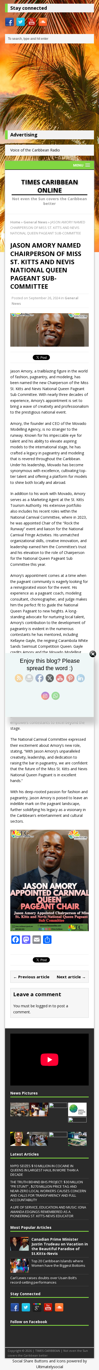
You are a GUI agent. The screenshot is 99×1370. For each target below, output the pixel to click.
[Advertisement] (49, 88)
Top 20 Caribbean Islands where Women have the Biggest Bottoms (58, 1263)
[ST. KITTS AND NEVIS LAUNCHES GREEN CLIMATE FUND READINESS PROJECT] (77, 1113)
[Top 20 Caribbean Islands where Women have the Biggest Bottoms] (19, 1270)
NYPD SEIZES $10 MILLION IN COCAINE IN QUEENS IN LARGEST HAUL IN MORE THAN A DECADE (44, 1170)
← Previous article (31, 976)
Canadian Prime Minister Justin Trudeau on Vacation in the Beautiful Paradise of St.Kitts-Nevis (59, 1246)
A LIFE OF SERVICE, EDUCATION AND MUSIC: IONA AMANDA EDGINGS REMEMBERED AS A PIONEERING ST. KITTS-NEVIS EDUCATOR (48, 1212)
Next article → (71, 976)
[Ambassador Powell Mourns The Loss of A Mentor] (58, 1143)
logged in (43, 1005)
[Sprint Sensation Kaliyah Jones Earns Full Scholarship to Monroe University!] (19, 1143)
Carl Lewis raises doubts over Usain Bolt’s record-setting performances (43, 1280)
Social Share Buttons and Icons (39, 1360)
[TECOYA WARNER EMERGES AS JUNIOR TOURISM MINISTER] (39, 1113)
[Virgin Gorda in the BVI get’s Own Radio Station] (77, 1143)
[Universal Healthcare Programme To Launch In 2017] (58, 1113)
